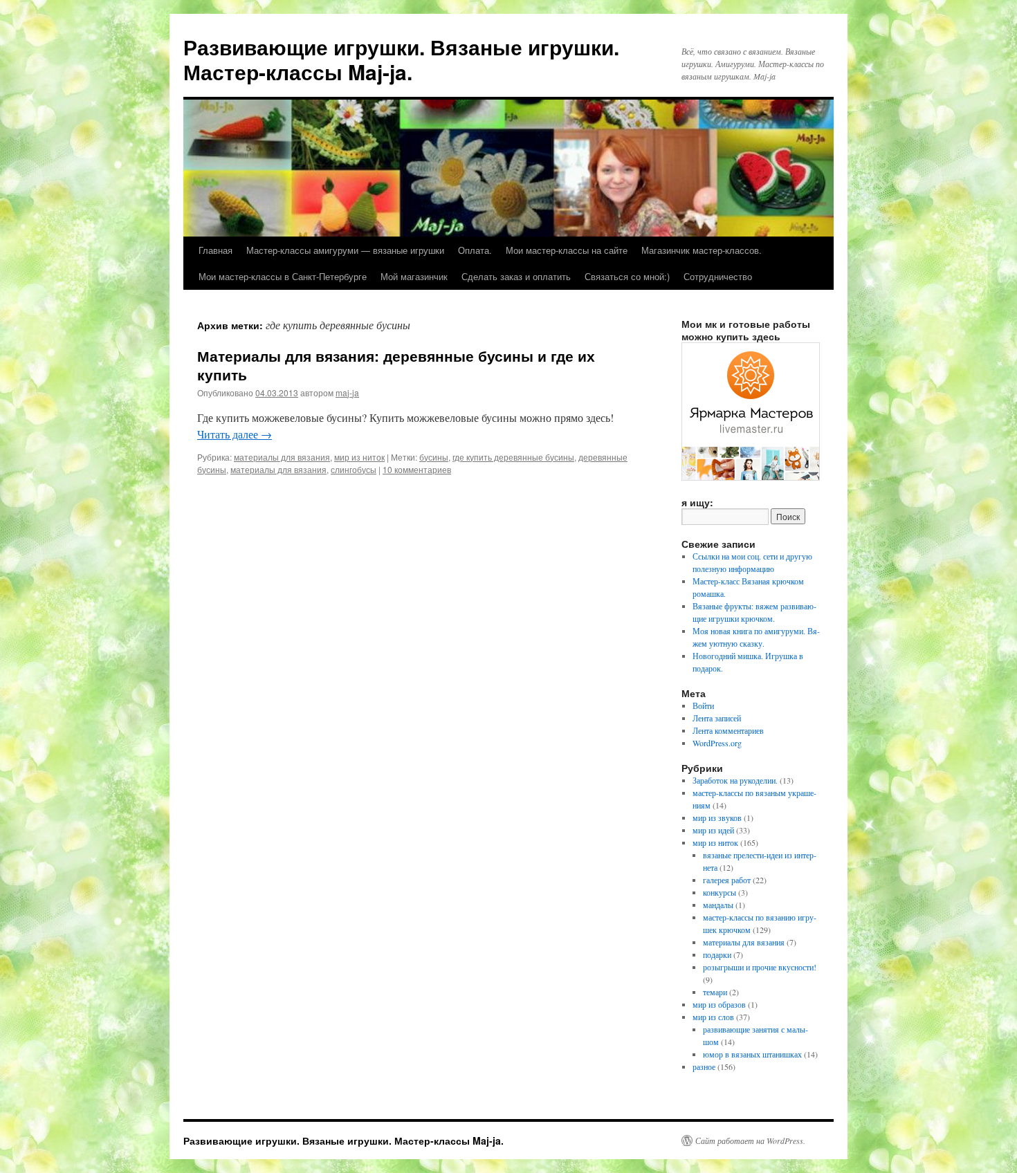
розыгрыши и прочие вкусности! (759, 966)
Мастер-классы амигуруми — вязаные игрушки (345, 250)
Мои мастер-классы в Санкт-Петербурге (283, 276)
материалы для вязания (282, 457)
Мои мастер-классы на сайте (566, 250)
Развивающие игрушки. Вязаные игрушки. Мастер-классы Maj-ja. (401, 59)
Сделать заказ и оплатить (516, 276)
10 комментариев (417, 469)
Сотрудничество (718, 276)
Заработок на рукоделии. (735, 780)
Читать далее (234, 434)
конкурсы (719, 892)
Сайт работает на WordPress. (750, 1140)
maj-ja (347, 392)
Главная (215, 250)
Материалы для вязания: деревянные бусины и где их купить (396, 365)
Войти (703, 705)
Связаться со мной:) (627, 276)
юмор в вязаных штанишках (752, 1054)
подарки (717, 954)
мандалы (718, 904)
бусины (433, 457)
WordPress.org (717, 742)
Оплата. (475, 250)
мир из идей (713, 829)
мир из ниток (359, 457)
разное (704, 1066)
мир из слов (713, 1016)
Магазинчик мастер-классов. (701, 250)
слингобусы (353, 469)
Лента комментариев (728, 730)
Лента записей (717, 717)
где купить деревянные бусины (513, 457)
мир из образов (719, 1004)
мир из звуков (717, 817)
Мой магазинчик (414, 276)
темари (715, 991)
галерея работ (727, 879)
